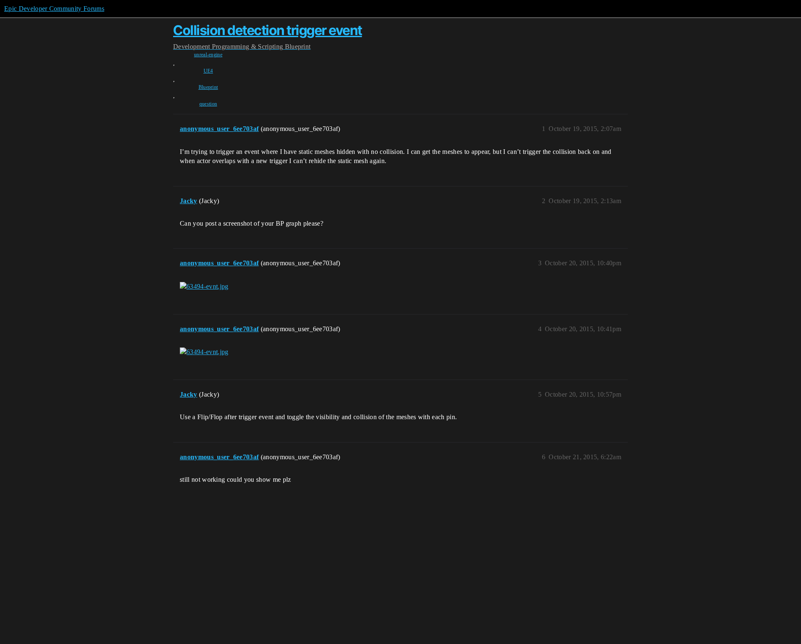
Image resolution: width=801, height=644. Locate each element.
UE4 (208, 71)
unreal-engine (208, 55)
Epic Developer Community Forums (54, 8)
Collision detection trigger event (267, 30)
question (208, 104)
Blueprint (208, 87)
